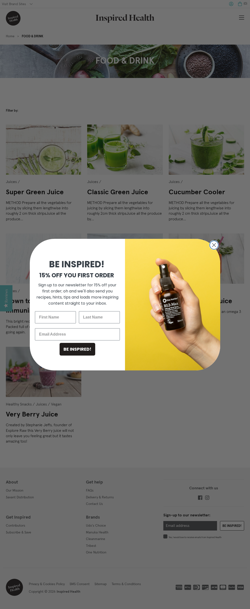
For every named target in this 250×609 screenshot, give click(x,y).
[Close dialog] (214, 245)
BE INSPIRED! (77, 349)
